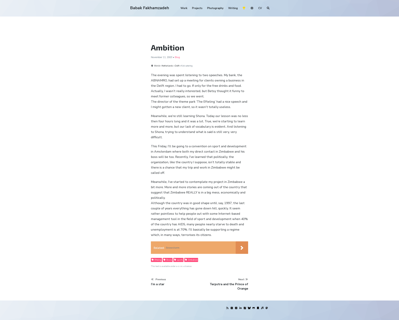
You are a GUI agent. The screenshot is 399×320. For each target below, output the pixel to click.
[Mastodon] (266, 308)
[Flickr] (232, 308)
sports (179, 260)
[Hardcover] (245, 308)
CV (260, 8)
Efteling (157, 260)
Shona (169, 260)
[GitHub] (253, 308)
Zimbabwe (192, 260)
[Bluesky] (249, 308)
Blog (177, 57)
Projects (197, 8)
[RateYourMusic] (262, 308)
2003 (169, 57)
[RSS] (227, 308)
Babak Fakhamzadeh (149, 8)
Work (183, 8)
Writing (233, 8)
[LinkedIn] (240, 308)
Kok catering (186, 65)
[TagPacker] (258, 308)
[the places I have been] (236, 308)
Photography (215, 8)
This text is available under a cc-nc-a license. (171, 266)
